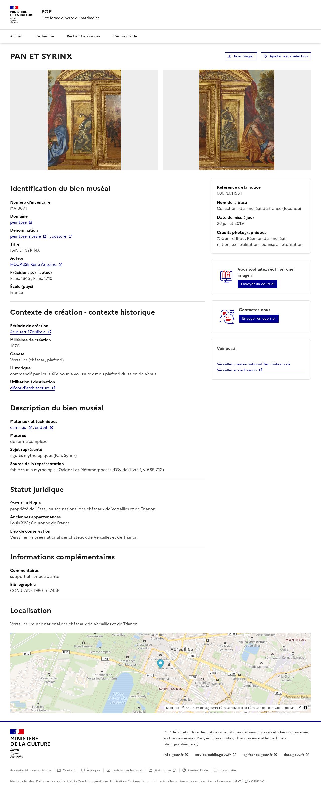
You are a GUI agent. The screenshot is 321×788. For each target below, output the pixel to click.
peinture (18, 222)
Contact (69, 770)
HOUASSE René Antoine (33, 264)
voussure (57, 236)
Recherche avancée (83, 36)
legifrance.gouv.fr (257, 754)
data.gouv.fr (294, 754)
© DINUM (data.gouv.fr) (202, 707)
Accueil (16, 36)
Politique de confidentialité (55, 781)
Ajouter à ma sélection (288, 56)
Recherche (45, 36)
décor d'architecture (30, 388)
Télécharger (243, 56)
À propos (93, 770)
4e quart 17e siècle (28, 332)
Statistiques (162, 770)
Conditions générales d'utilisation (102, 781)
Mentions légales (22, 781)
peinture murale (25, 236)
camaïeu (18, 427)
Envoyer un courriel (257, 284)
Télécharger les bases (127, 770)
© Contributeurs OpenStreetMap (274, 707)
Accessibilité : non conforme (30, 770)
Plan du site (228, 770)
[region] (160, 673)
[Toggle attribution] (305, 708)
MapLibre (172, 707)
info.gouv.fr (174, 754)
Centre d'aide (125, 36)
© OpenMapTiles (235, 707)
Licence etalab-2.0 (230, 781)
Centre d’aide (198, 770)
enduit (41, 427)
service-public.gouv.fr (213, 754)
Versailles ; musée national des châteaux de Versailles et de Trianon (253, 367)
